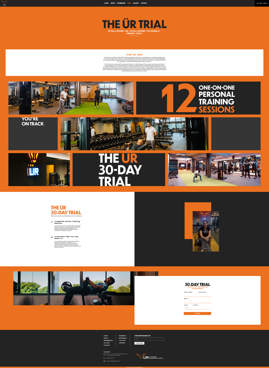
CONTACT (107, 345)
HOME (106, 335)
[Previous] (194, 231)
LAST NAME (202, 292)
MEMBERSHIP (108, 340)
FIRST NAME (188, 292)
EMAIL (186, 298)
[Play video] (206, 231)
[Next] (217, 231)
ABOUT (106, 338)
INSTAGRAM (123, 338)
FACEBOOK (122, 335)
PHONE (195, 305)
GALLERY (107, 343)
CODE (186, 305)
